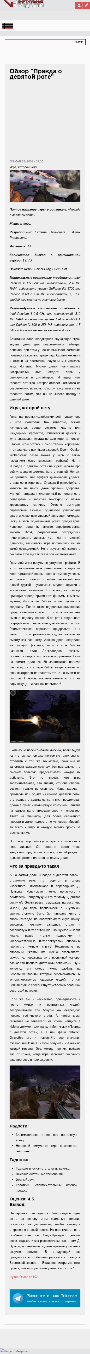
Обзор (23, 1277)
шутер (14, 1277)
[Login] (79, 5)
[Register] (86, 5)
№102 (33, 1277)
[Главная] (24, 6)
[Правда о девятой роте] (45, 741)
